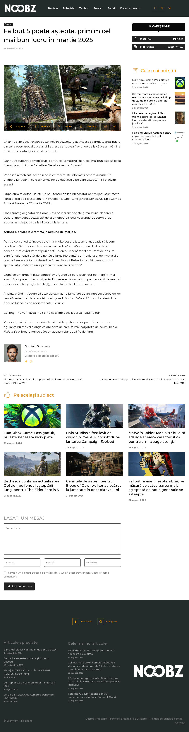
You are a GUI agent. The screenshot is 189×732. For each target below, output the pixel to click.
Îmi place (177, 39)
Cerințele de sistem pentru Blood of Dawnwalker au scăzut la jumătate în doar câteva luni (93, 485)
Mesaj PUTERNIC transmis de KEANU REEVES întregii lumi (27, 672)
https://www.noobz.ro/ (36, 351)
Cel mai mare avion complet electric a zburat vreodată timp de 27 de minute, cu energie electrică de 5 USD (94, 666)
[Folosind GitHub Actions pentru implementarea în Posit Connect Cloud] (180, 137)
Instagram (111, 621)
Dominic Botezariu (37, 346)
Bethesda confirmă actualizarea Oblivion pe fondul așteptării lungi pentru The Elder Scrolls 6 (31, 485)
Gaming (8, 24)
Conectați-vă (175, 46)
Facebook (86, 621)
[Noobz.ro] (20, 8)
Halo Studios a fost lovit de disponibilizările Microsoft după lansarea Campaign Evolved (93, 437)
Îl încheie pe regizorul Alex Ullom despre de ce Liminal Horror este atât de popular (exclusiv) (94, 681)
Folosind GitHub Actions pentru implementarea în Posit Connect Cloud (151, 136)
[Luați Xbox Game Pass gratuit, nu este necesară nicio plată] (180, 83)
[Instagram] (162, 8)
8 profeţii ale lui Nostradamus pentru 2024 (30, 649)
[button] (170, 8)
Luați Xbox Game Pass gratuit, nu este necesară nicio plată (29, 435)
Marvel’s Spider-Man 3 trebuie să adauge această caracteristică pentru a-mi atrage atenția (156, 437)
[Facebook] (154, 8)
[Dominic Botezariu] (12, 353)
